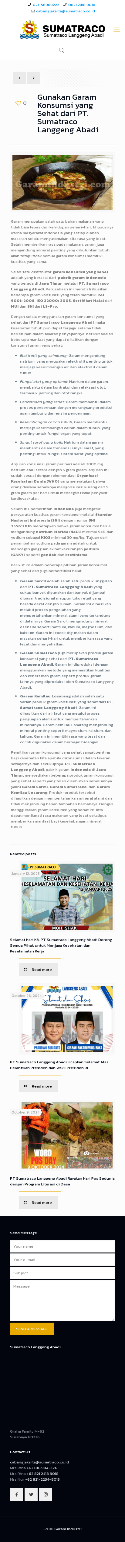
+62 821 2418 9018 (43, 1473)
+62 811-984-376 (42, 1468)
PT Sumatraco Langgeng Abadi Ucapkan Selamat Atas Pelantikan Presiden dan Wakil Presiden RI (59, 1065)
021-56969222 (46, 5)
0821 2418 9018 (81, 5)
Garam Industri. (68, 1529)
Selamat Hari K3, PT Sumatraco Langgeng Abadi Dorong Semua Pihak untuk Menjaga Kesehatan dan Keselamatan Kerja (61, 945)
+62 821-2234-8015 (42, 1479)
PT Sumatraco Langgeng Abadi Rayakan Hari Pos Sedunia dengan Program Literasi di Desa (62, 1181)
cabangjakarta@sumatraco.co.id (65, 11)
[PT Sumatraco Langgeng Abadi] (62, 29)
